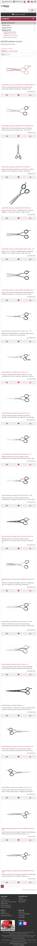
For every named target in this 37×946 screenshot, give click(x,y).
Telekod (22, 945)
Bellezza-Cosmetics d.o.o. (16, 943)
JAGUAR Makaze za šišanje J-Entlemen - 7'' (13, 705)
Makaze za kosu (6, 30)
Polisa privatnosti (6, 905)
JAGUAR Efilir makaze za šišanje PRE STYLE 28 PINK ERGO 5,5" (18, 85)
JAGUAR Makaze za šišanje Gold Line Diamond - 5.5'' (16, 413)
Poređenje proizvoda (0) (7, 48)
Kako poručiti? (5, 900)
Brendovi (3, 912)
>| (17, 886)
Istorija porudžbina (24, 914)
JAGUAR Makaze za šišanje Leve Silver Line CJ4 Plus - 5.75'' (17, 746)
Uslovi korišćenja (6, 907)
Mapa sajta (21, 902)
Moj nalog (21, 912)
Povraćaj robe (22, 900)
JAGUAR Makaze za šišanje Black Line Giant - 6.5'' (15, 372)
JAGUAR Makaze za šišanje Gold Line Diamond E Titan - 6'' (17, 536)
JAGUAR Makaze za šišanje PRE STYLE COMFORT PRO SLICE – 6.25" (18, 871)
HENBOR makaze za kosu (10, 33)
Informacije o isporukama (8, 902)
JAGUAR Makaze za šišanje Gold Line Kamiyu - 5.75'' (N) (17, 621)
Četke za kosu (6, 25)
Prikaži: (3, 54)
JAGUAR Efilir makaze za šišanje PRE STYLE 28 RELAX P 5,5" (18, 126)
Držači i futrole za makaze (10, 37)
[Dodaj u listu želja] (18, 95)
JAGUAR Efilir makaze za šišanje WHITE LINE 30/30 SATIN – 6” (18, 290)
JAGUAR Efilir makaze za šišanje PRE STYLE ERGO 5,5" (16, 167)
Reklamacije (4, 903)
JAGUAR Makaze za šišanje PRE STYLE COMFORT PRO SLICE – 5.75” (18, 829)
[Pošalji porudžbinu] (35, 1)
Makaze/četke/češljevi (8, 23)
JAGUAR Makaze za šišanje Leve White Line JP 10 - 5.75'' (17, 787)
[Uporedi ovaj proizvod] (30, 95)
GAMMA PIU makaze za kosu (11, 35)
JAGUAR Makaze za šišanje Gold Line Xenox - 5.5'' (15, 664)
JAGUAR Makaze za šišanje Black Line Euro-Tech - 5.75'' (17, 331)
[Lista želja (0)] (28, 1)
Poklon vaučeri (5, 914)
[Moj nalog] (25, 1)
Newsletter (21, 917)
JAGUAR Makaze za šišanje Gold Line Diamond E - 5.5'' (16, 454)
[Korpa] (32, 1)
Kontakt (20, 898)
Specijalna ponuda (6, 915)
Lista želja (21, 915)
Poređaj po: (4, 51)
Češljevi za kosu (6, 28)
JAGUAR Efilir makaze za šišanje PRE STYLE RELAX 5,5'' (16, 208)
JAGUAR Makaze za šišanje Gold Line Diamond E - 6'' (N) (17, 495)
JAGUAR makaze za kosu (10, 32)
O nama (3, 898)
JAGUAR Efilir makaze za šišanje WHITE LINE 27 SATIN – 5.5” (18, 249)
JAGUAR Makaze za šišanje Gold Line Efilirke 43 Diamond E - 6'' (18, 579)
